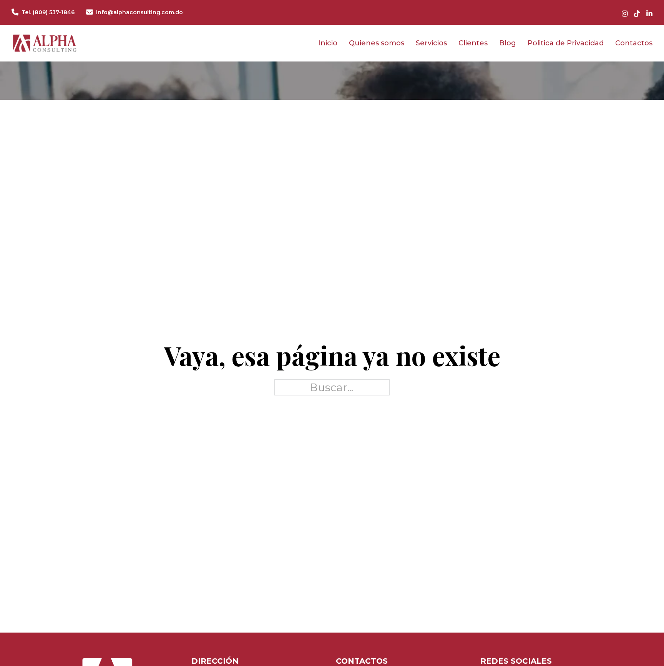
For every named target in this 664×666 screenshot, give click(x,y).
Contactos (633, 43)
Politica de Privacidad (566, 43)
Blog (507, 43)
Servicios (431, 43)
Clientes (473, 43)
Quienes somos (376, 43)
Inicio (327, 43)
